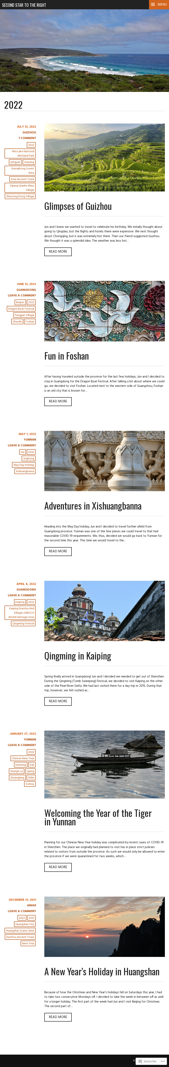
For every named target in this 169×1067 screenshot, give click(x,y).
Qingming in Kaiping (77, 655)
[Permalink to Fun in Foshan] (104, 340)
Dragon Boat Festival (21, 309)
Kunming (20, 765)
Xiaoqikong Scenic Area (22, 170)
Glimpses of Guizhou (78, 206)
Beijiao (20, 302)
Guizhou (29, 132)
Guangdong (26, 290)
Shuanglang (17, 777)
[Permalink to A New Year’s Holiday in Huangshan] (104, 956)
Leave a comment (22, 295)
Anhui (31, 905)
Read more (55, 252)
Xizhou (30, 784)
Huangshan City (24, 924)
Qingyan (15, 162)
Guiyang (29, 162)
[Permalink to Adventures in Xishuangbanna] (104, 490)
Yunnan (30, 439)
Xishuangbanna (25, 471)
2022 (31, 145)
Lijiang (30, 771)
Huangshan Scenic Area (20, 930)
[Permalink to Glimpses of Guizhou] (104, 190)
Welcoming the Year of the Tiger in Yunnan (98, 817)
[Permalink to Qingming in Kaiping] (104, 640)
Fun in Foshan (66, 355)
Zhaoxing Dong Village (20, 196)
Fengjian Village (24, 315)
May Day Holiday (23, 465)
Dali (32, 765)
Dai (23, 452)
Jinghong (28, 458)
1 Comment (27, 138)
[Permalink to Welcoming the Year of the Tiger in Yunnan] (104, 797)
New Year (28, 943)
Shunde (17, 321)
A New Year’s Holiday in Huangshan (102, 971)
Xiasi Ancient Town (22, 179)
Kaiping (20, 602)
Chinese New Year (23, 758)
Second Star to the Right (24, 5)
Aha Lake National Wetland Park (23, 153)
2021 (31, 918)
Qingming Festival (23, 623)
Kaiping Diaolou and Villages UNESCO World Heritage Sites (21, 613)
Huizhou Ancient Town (20, 937)
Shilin (31, 777)
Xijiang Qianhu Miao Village (22, 187)
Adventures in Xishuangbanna (93, 505)
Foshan (30, 321)
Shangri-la (16, 771)
